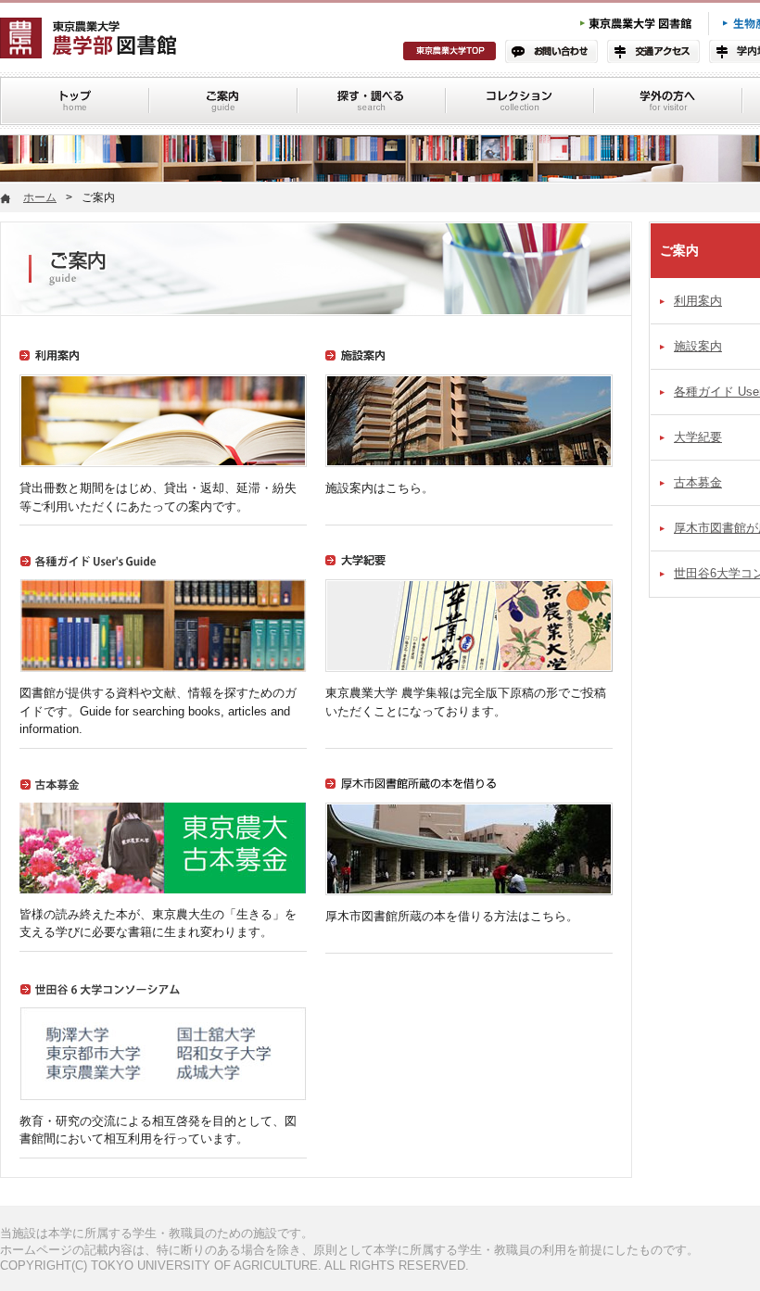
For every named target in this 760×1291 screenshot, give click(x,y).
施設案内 (698, 346)
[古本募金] (163, 795)
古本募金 (698, 482)
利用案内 (698, 301)
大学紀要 (698, 437)
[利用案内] (163, 366)
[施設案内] (469, 366)
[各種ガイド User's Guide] (163, 571)
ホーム (40, 197)
